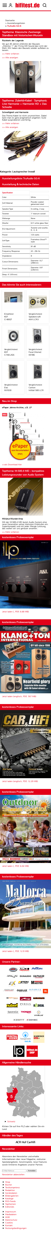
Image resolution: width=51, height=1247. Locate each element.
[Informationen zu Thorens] (26, 1012)
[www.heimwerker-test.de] (38, 1042)
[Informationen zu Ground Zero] (8, 990)
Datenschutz (11, 1220)
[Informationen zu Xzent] (18, 1020)
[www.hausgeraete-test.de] (25, 1042)
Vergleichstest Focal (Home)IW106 (35, 352)
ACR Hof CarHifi (25, 1142)
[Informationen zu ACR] (13, 970)
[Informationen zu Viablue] (39, 1014)
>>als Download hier (12, 464)
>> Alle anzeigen (10, 57)
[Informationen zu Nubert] (12, 1005)
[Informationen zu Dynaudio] (25, 976)
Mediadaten (10, 1214)
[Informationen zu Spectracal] (13, 1012)
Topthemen (10, 1204)
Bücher (8, 1184)
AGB (7, 1217)
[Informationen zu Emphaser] (38, 977)
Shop (7, 1182)
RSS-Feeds (10, 1201)
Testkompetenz (12, 1187)
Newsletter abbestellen (13, 1174)
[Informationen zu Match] (12, 998)
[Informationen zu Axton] (36, 968)
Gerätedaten (11, 1193)
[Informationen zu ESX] (12, 984)
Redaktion (10, 1190)
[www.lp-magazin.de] (18, 1056)
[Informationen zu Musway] (38, 998)
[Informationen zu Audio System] (24, 970)
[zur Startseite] (27, 5)
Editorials (9, 1206)
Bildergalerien (11, 1195)
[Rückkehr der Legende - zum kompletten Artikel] (25, 78)
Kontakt (9, 1225)
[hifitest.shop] (32, 1056)
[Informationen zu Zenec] (32, 1020)
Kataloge (9, 1198)
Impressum (10, 1211)
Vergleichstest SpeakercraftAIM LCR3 (35, 317)
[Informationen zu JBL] (45, 992)
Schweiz (11, 1121)
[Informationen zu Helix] (21, 991)
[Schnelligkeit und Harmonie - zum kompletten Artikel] (25, 148)
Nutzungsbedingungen (16, 1228)
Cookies (9, 1222)
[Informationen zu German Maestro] (36, 983)
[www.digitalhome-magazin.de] (12, 1042)
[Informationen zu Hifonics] (35, 990)
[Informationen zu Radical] (38, 1006)
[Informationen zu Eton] (23, 983)
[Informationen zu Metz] (25, 999)
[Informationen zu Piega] (25, 1004)
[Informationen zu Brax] (12, 976)
